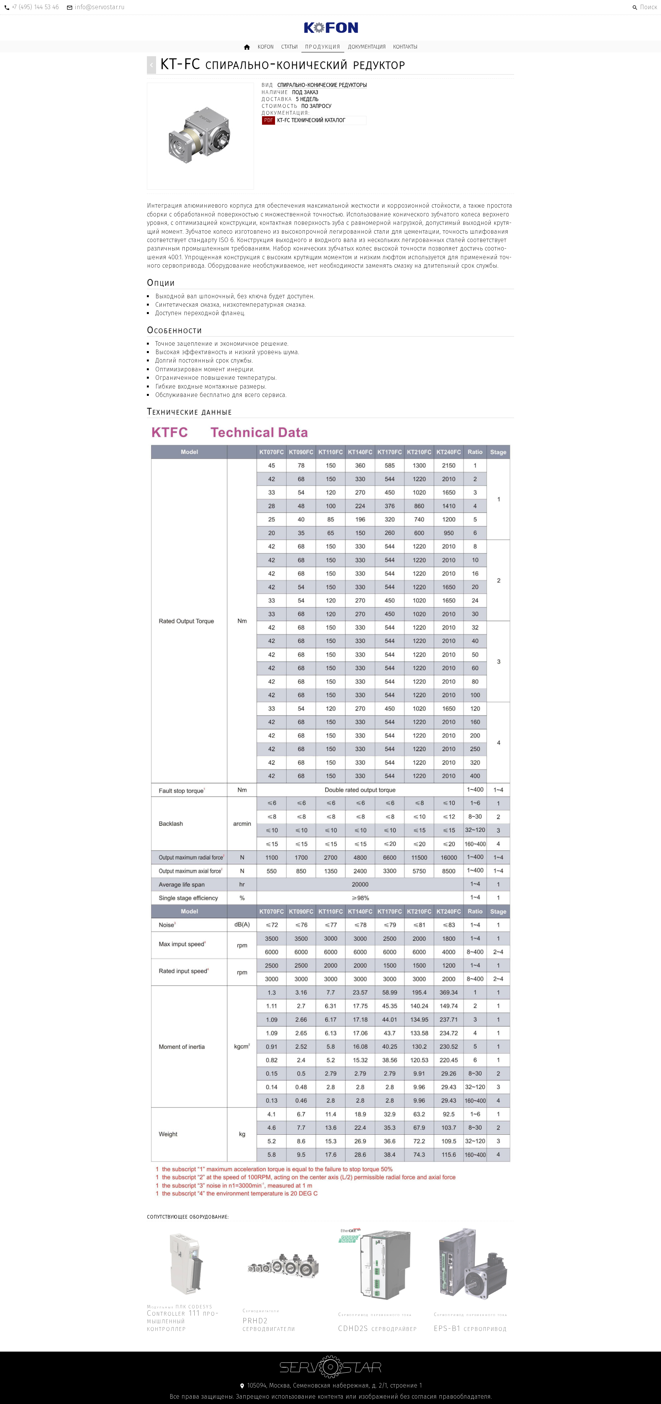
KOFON (266, 47)
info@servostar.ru (100, 7)
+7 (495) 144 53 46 (35, 7)
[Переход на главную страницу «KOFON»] (330, 28)
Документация (367, 47)
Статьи (289, 47)
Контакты (405, 47)
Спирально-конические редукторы (322, 85)
